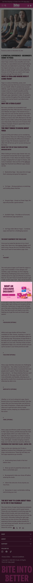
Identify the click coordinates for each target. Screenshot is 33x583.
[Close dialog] (31, 282)
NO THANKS (9, 297)
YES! (8, 294)
